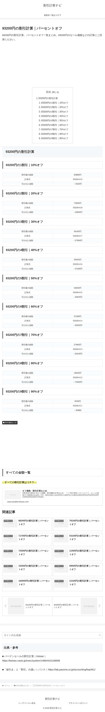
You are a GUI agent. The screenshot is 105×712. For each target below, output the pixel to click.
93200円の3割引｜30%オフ (54, 111)
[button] (100, 635)
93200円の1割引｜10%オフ (54, 102)
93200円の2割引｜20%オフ (54, 107)
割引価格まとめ (11, 423)
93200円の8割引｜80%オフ (54, 134)
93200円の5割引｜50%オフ (54, 120)
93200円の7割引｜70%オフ (54, 129)
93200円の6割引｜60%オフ (54, 125)
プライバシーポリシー (78, 703)
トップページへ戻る (26, 703)
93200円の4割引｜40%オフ (54, 116)
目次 (48, 92)
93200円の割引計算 (48, 98)
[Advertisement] (52, 64)
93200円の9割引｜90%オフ (54, 138)
